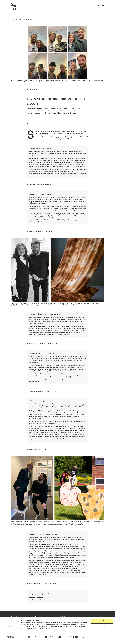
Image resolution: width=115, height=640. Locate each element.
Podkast (35, 89)
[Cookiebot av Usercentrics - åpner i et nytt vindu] (10, 637)
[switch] (45, 637)
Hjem (12, 19)
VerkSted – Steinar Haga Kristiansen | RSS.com (42, 391)
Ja (32, 599)
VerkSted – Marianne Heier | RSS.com (39, 184)
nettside (39, 213)
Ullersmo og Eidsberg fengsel (68, 428)
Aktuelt (18, 19)
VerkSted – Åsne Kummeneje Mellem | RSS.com (42, 343)
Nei (40, 599)
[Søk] (97, 6)
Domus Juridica (50, 175)
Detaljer (83, 637)
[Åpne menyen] (102, 6)
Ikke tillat (102, 630)
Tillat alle (102, 621)
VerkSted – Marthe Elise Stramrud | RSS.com (41, 583)
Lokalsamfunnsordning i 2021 (38, 574)
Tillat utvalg (102, 625)
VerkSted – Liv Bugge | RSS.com (37, 449)
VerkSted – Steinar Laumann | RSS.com (39, 231)
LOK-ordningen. (41, 222)
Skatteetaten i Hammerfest (37, 171)
